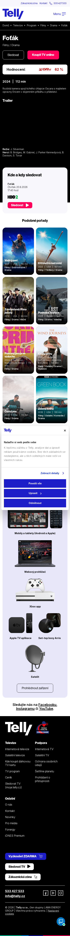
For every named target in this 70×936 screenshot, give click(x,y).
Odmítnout (35, 503)
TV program (12, 771)
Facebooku (47, 705)
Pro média (11, 823)
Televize (18, 25)
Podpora (41, 743)
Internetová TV (44, 749)
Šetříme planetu (44, 771)
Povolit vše (35, 483)
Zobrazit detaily (50, 473)
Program (31, 25)
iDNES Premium (14, 835)
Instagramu (25, 709)
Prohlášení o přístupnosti (42, 779)
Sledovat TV (17, 867)
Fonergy (10, 829)
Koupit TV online (43, 55)
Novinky (10, 817)
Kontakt (43, 3)
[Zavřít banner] (65, 430)
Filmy (43, 25)
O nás (8, 804)
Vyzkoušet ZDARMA (22, 856)
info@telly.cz (15, 896)
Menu (57, 14)
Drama (53, 25)
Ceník (8, 777)
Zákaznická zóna (29, 3)
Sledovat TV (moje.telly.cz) (13, 785)
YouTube (46, 709)
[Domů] (13, 14)
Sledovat (13, 55)
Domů (6, 25)
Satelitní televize (15, 755)
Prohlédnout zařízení (35, 688)
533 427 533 (14, 891)
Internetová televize (17, 749)
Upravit (33, 493)
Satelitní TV (42, 755)
